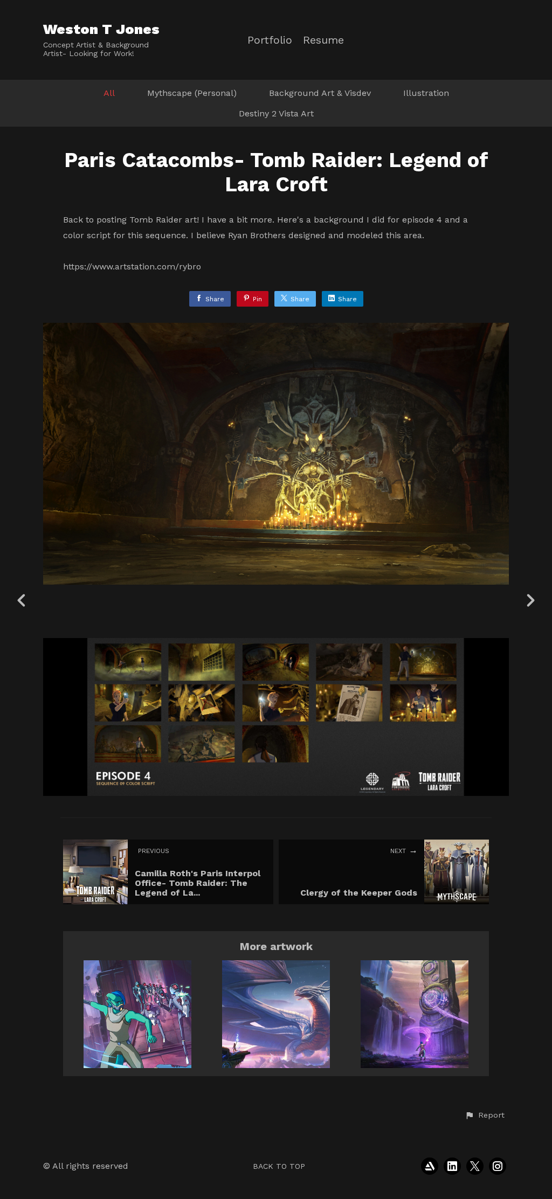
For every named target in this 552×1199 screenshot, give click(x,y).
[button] (484, 1115)
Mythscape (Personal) (192, 93)
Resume (323, 40)
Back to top (279, 1166)
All (109, 93)
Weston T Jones (101, 29)
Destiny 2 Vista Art (276, 113)
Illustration (426, 93)
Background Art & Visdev (320, 93)
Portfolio (269, 40)
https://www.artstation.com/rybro (132, 266)
